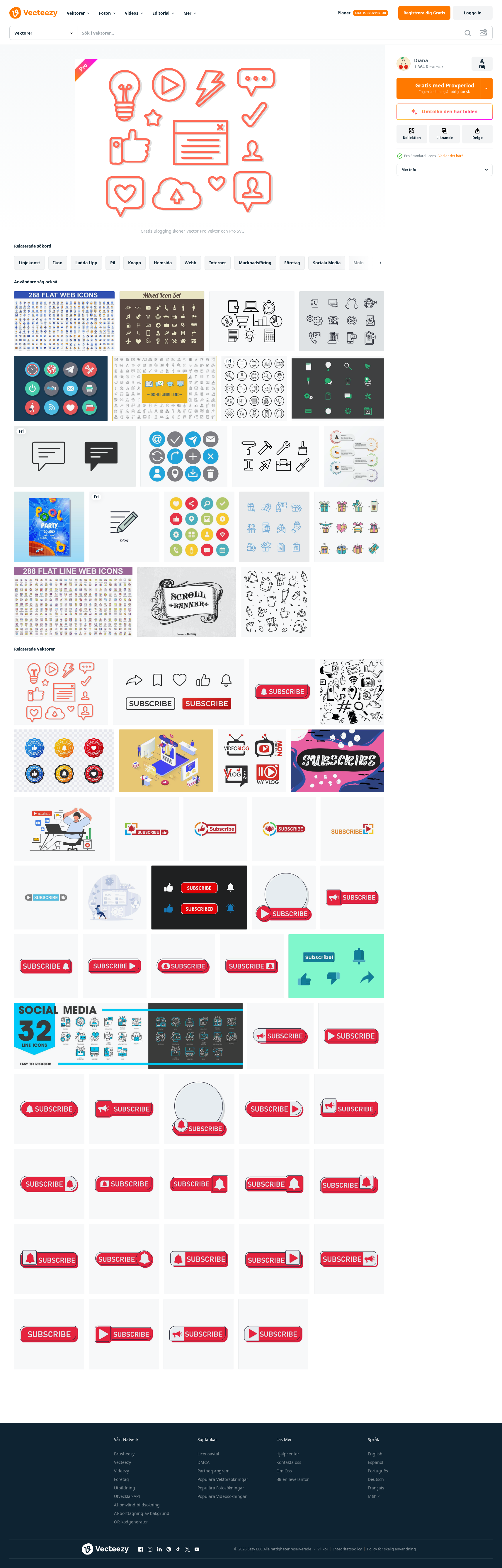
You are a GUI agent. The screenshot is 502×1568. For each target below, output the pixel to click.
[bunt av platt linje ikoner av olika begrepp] (73, 602)
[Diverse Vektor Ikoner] (338, 388)
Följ (482, 66)
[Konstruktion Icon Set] (275, 456)
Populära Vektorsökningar (223, 1479)
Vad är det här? (450, 155)
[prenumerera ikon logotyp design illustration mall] (147, 829)
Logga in (472, 13)
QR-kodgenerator (131, 1522)
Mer (187, 13)
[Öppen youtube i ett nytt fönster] (197, 1549)
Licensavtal (208, 1454)
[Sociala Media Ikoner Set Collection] (199, 527)
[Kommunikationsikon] (183, 456)
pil (112, 262)
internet (217, 262)
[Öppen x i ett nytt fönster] (187, 1549)
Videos (131, 13)
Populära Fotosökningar (221, 1488)
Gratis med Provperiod (444, 88)
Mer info (408, 169)
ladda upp (86, 262)
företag (292, 262)
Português (378, 1471)
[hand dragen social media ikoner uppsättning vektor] (352, 692)
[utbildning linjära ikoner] (164, 388)
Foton (105, 13)
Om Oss (284, 1471)
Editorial (160, 13)
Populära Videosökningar (222, 1496)
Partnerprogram (213, 1471)
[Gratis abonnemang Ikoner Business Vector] (252, 321)
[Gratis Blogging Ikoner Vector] (61, 692)
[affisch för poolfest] (49, 527)
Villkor (322, 1549)
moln (358, 262)
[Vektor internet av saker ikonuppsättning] (61, 388)
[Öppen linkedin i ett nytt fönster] (159, 1549)
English (375, 1454)
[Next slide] (375, 263)
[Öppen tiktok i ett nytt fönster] (178, 1549)
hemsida (163, 262)
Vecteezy (122, 1462)
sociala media (327, 262)
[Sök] (467, 32)
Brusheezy (124, 1454)
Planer (344, 13)
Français (376, 1488)
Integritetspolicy (347, 1549)
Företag (121, 1479)
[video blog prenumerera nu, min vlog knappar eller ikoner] (252, 760)
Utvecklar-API (127, 1496)
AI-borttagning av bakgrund (141, 1513)
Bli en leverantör (292, 1479)
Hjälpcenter (287, 1454)
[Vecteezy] (33, 13)
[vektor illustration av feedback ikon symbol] (75, 456)
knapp (134, 262)
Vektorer (76, 13)
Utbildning (124, 1488)
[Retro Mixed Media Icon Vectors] (162, 321)
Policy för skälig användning (391, 1549)
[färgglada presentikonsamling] (349, 527)
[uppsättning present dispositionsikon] (274, 527)
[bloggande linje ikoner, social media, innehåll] (128, 1036)
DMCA (204, 1462)
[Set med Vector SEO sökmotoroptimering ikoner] (254, 388)
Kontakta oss (288, 1462)
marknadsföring (255, 262)
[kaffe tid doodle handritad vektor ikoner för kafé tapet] (276, 602)
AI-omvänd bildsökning (137, 1505)
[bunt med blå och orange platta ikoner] (64, 321)
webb (190, 262)
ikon (57, 262)
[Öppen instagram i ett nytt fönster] (150, 1549)
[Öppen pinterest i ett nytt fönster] (168, 1549)
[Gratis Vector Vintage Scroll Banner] (186, 602)
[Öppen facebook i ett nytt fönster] (140, 1549)
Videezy (121, 1471)
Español (375, 1462)
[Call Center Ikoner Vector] (341, 321)
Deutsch (376, 1479)
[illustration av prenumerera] (282, 692)
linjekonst (29, 262)
